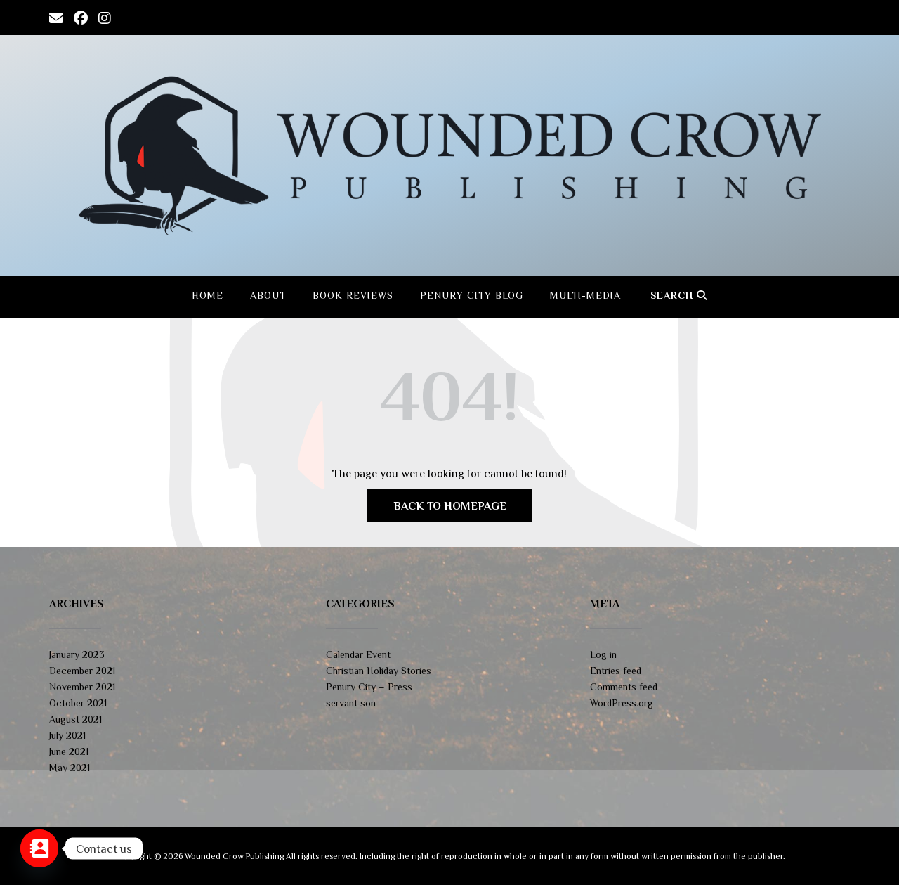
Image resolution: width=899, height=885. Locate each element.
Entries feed (615, 670)
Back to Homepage (449, 506)
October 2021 (78, 703)
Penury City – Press (369, 686)
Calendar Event (358, 654)
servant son (351, 703)
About (268, 295)
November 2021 (82, 686)
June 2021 (68, 751)
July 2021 (67, 735)
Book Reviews (353, 295)
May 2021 (69, 767)
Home (207, 295)
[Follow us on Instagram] (104, 16)
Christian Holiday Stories (378, 670)
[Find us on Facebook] (81, 16)
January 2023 (77, 654)
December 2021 (82, 670)
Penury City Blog (471, 295)
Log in (603, 654)
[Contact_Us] (39, 848)
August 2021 (75, 719)
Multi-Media (585, 295)
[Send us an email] (56, 16)
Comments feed (623, 686)
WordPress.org (621, 703)
